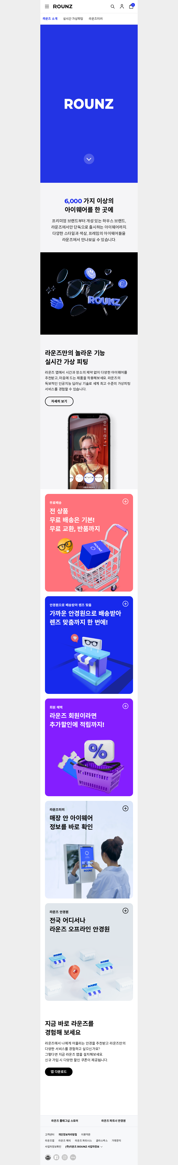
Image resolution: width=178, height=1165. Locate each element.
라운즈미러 (96, 18)
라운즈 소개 (50, 18)
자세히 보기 (59, 401)
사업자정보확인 (53, 1146)
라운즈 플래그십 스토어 (64, 1120)
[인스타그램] (65, 1157)
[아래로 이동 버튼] (89, 159)
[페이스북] (56, 1157)
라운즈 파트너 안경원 (113, 1120)
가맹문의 (116, 1140)
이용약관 (85, 1134)
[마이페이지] (122, 6)
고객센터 (49, 1134)
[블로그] (73, 1157)
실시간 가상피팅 (73, 18)
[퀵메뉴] (47, 6)
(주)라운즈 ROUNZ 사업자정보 (82, 1146)
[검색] (112, 6)
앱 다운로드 (59, 1072)
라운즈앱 (49, 1140)
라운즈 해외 (64, 1140)
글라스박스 (102, 1140)
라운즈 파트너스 (83, 1140)
